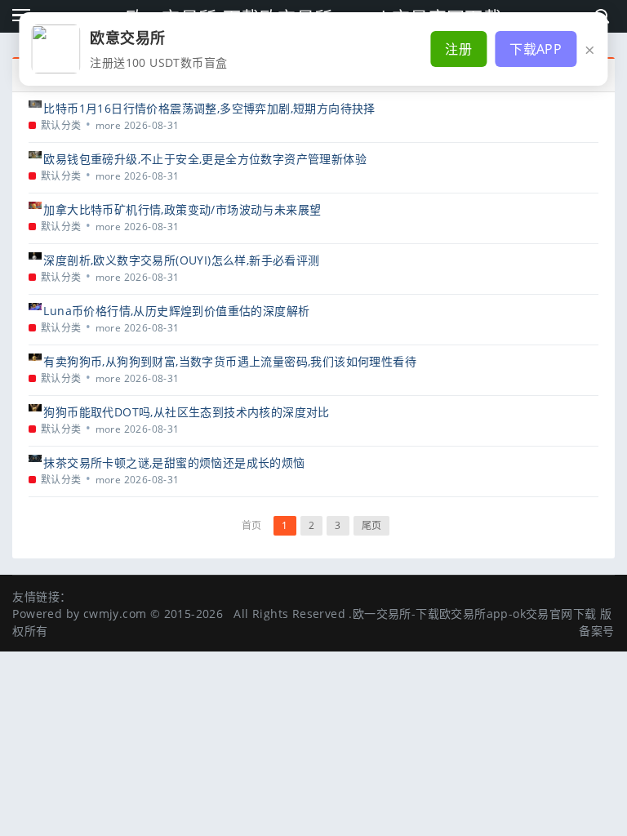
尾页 (372, 525)
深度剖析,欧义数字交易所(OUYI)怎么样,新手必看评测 (181, 260)
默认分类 (61, 125)
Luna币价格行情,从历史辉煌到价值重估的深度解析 (176, 310)
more (109, 125)
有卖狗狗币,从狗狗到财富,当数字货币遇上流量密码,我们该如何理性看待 (229, 361)
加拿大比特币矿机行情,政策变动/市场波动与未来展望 (182, 209)
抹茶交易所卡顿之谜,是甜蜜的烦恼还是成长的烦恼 (174, 462)
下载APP (535, 49)
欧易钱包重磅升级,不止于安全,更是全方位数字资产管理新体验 (205, 159)
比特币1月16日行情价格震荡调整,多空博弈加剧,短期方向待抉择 (209, 108)
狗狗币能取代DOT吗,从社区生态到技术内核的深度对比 (186, 412)
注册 (458, 49)
